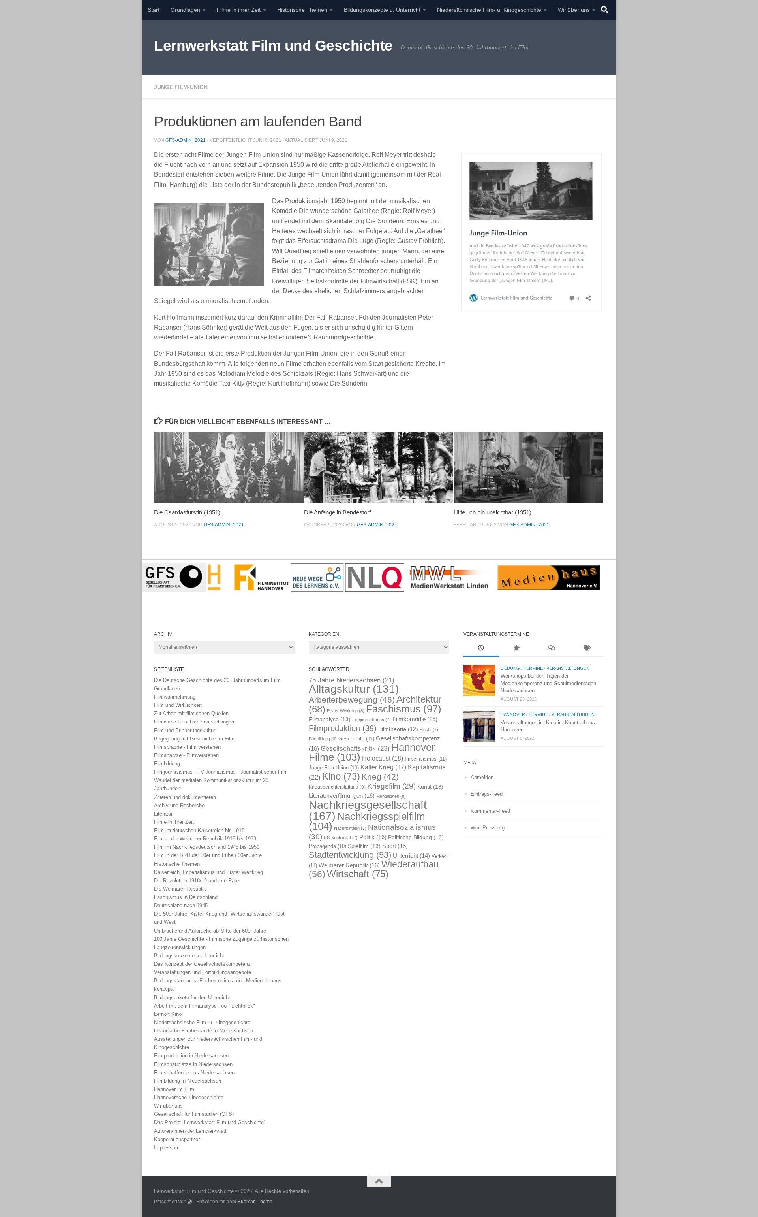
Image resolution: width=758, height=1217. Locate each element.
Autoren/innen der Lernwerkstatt (190, 1131)
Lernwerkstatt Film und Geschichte (273, 46)
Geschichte (356, 739)
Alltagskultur (354, 689)
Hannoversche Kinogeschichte (188, 1097)
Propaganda (327, 846)
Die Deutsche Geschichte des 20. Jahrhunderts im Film (217, 680)
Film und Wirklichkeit (178, 705)
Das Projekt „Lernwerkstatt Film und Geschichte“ (209, 1122)
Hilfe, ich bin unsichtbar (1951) (492, 512)
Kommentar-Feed (490, 811)
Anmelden (482, 777)
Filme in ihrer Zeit (239, 10)
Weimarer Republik (349, 865)
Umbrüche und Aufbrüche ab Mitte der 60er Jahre (210, 931)
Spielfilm (364, 846)
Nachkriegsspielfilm (367, 821)
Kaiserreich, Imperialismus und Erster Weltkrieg (208, 872)
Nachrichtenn (350, 828)
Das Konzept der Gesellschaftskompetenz (202, 964)
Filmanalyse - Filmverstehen (186, 755)
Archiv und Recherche (179, 805)
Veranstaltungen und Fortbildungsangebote (202, 972)
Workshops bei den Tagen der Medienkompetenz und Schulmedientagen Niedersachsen (548, 683)
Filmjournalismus (371, 719)
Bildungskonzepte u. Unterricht (382, 10)
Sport (395, 846)
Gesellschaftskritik (355, 748)
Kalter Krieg (383, 767)
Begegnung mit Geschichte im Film (194, 739)
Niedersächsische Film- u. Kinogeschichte (489, 10)
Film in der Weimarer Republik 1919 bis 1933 (205, 839)
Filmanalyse (330, 719)
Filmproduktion (343, 728)
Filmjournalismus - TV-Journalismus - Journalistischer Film (221, 772)
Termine (533, 668)
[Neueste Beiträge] (481, 649)
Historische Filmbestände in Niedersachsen (203, 1031)
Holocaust (382, 758)
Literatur (163, 814)
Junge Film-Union (181, 87)
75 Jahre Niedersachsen (351, 680)
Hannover (513, 714)
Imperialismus (426, 759)
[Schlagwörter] (586, 649)
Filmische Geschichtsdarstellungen (194, 722)
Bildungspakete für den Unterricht (192, 997)
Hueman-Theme (254, 1201)
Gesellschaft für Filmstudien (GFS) (194, 1114)
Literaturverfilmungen (342, 795)
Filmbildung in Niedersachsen (187, 1081)
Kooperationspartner (177, 1139)
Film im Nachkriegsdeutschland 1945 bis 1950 (206, 847)
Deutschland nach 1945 (181, 905)
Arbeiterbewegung (352, 700)
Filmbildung (167, 764)
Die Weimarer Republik (180, 889)
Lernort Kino (168, 1014)
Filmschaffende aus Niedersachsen (194, 1073)
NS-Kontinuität (341, 837)
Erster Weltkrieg (345, 710)
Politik (373, 837)
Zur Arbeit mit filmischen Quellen (191, 713)
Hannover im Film (174, 1089)
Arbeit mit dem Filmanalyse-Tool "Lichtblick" (204, 1006)
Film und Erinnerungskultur (184, 730)
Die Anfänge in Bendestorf (337, 512)
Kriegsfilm (391, 786)
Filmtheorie (398, 729)
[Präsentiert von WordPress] (190, 1201)
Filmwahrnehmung (174, 697)
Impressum (167, 1148)
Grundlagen (185, 10)
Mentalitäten (391, 796)
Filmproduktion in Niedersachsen (191, 1056)
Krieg (380, 776)
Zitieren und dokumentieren (185, 797)
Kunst (430, 787)
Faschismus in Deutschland (186, 897)
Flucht (429, 729)
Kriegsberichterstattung (337, 787)
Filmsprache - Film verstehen (187, 747)
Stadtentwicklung (350, 855)
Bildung (510, 668)
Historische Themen (302, 10)
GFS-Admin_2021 (185, 140)
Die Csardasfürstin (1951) (187, 512)
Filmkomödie (414, 719)
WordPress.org (488, 828)
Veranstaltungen (567, 668)
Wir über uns (574, 10)
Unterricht (411, 856)
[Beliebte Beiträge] (516, 649)
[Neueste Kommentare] (551, 649)
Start (153, 10)
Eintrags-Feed (487, 794)
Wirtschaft (357, 873)
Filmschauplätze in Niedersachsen (193, 1064)
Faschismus (403, 709)
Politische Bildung (416, 837)
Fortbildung (323, 739)
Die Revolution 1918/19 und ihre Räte (196, 881)
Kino (341, 776)
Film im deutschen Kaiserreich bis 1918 (199, 830)
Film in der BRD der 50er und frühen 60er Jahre (208, 855)
